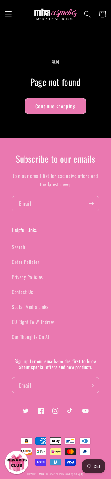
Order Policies (26, 261)
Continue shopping (55, 106)
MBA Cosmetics (49, 474)
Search (18, 247)
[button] (8, 14)
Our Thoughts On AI (30, 336)
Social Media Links (30, 306)
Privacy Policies (27, 277)
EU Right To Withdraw (33, 321)
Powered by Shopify (71, 474)
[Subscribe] (91, 204)
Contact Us (22, 291)
